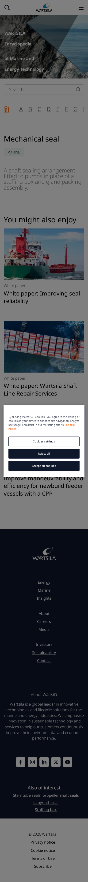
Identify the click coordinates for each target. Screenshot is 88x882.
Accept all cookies (44, 465)
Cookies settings (44, 441)
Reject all (44, 453)
